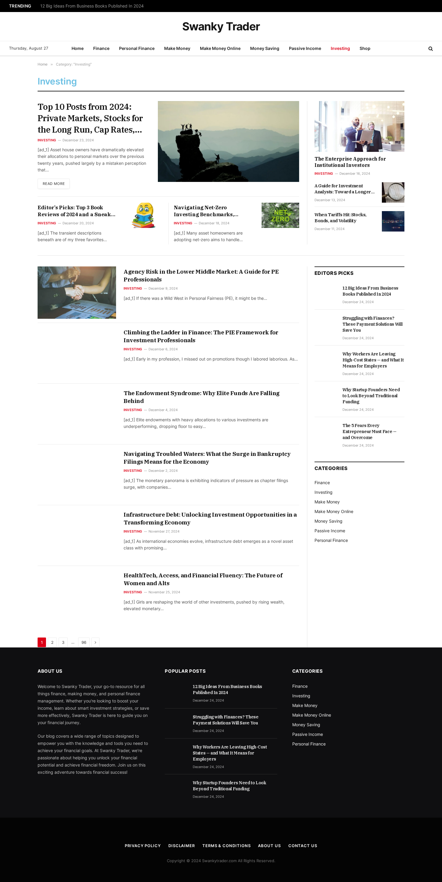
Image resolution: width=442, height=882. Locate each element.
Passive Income (305, 48)
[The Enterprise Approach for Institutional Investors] (359, 126)
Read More (54, 183)
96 (83, 642)
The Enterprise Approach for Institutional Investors (350, 162)
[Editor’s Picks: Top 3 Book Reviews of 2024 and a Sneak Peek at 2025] (144, 215)
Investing (340, 48)
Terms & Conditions (226, 845)
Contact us (302, 845)
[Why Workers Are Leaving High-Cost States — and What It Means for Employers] (326, 360)
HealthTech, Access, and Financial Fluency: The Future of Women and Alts (203, 579)
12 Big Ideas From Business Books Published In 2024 (370, 291)
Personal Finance (137, 48)
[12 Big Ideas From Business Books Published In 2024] (326, 294)
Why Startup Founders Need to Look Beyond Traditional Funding (371, 395)
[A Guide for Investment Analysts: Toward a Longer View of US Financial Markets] (393, 192)
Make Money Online (220, 48)
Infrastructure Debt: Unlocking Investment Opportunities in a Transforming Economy (210, 518)
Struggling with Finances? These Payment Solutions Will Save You (104, 6)
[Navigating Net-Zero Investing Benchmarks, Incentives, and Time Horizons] (280, 215)
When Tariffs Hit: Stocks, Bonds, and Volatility (341, 217)
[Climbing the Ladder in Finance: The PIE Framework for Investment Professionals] (77, 353)
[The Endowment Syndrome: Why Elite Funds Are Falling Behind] (77, 414)
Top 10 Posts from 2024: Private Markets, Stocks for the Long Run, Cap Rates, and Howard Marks (90, 118)
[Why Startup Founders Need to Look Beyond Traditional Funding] (326, 396)
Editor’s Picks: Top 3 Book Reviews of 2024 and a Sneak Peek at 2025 (74, 211)
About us (269, 845)
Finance (101, 48)
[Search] (430, 48)
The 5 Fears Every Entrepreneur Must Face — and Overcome (369, 431)
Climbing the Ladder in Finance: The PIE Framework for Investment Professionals (201, 336)
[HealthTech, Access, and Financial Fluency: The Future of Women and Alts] (77, 596)
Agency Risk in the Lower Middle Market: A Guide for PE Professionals (201, 275)
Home (78, 48)
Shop (365, 48)
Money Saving (264, 48)
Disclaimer (181, 845)
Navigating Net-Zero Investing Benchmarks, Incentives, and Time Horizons (204, 211)
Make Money (177, 48)
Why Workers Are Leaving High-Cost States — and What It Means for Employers (373, 360)
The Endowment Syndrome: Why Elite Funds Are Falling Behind (202, 396)
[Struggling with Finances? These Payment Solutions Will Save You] (326, 325)
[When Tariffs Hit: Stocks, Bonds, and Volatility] (393, 221)
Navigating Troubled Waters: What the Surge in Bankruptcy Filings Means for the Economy (207, 457)
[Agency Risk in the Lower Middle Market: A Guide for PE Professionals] (77, 292)
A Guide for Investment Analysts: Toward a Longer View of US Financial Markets (345, 189)
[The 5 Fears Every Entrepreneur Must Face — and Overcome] (326, 432)
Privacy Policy (143, 845)
